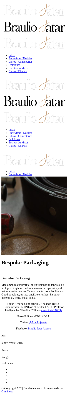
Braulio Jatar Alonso (39, 328)
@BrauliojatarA (38, 322)
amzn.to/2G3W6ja (51, 310)
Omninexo (7, 391)
